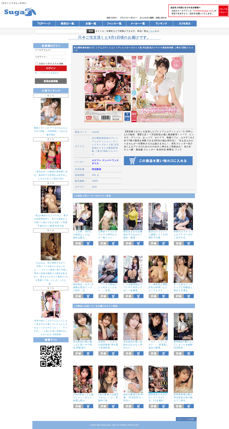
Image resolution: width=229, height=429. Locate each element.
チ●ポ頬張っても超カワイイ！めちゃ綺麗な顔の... (83, 397)
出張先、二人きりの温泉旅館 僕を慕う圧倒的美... (108, 344)
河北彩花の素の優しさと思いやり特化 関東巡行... (82, 344)
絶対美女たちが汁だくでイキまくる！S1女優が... (158, 397)
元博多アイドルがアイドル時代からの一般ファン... (107, 234)
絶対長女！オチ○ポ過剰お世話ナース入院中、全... (83, 287)
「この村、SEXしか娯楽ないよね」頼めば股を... (82, 234)
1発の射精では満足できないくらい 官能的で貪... (108, 397)
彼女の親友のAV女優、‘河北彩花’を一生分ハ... (133, 397)
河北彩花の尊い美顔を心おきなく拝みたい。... (132, 344)
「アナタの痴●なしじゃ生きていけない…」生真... (108, 287)
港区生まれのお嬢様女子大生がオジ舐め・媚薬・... (132, 234)
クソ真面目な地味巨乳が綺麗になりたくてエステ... (158, 287)
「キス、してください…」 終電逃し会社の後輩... (158, 344)
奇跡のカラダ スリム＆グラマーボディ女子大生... (183, 234)
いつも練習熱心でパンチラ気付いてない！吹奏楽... (132, 287)
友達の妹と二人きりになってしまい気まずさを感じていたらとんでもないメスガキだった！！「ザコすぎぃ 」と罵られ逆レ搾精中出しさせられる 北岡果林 (51, 327)
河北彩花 (96, 169)
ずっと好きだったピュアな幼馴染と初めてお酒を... (183, 287)
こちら (151, 31)
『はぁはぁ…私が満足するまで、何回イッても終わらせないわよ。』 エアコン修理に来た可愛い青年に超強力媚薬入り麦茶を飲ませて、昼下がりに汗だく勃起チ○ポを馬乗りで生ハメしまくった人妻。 (51, 273)
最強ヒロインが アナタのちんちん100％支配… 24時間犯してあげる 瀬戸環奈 (51, 131)
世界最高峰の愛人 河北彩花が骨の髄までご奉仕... (183, 397)
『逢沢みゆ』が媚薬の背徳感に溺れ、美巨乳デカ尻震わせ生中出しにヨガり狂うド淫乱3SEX (50, 175)
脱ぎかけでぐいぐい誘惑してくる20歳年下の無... (158, 234)
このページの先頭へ (186, 419)
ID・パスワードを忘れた (47, 73)
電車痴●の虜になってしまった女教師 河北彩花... (184, 344)
